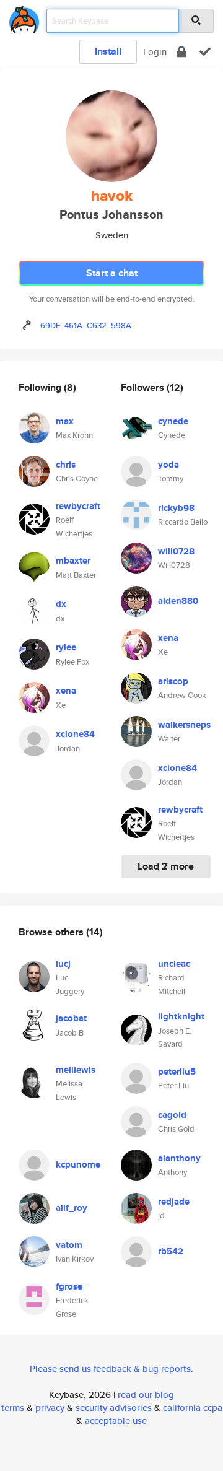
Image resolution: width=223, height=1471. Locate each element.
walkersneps (184, 724)
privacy (49, 1407)
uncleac (174, 964)
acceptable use (116, 1420)
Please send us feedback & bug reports (110, 1368)
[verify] (205, 51)
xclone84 (75, 734)
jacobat (71, 1018)
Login (155, 51)
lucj (63, 964)
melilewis (75, 1069)
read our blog (146, 1394)
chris (66, 464)
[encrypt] (181, 51)
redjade (174, 1201)
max (65, 421)
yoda (168, 464)
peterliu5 (177, 1071)
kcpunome (78, 1164)
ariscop (173, 681)
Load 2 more (166, 866)
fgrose (69, 1286)
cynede (173, 421)
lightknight (181, 1016)
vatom (69, 1245)
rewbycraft (78, 506)
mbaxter (73, 560)
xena (66, 690)
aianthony (179, 1158)
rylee (66, 647)
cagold (172, 1115)
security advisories (114, 1407)
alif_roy (71, 1208)
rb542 (170, 1251)
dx (61, 604)
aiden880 (178, 601)
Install (108, 51)
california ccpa (192, 1407)
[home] (24, 17)
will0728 (176, 551)
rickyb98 (176, 508)
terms (12, 1407)
